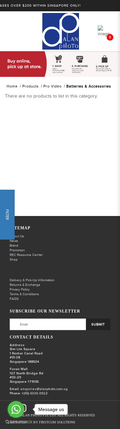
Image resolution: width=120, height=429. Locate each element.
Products (30, 86)
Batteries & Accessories (88, 86)
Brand (14, 246)
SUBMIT (98, 324)
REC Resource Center (26, 255)
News (14, 241)
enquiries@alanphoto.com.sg (44, 389)
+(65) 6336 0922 (35, 393)
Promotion (17, 250)
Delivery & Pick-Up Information (32, 280)
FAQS (14, 299)
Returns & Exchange (25, 285)
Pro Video (52, 86)
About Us (17, 236)
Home (12, 86)
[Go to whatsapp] (16, 409)
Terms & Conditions (24, 294)
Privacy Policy (20, 290)
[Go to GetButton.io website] (16, 422)
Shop (14, 260)
